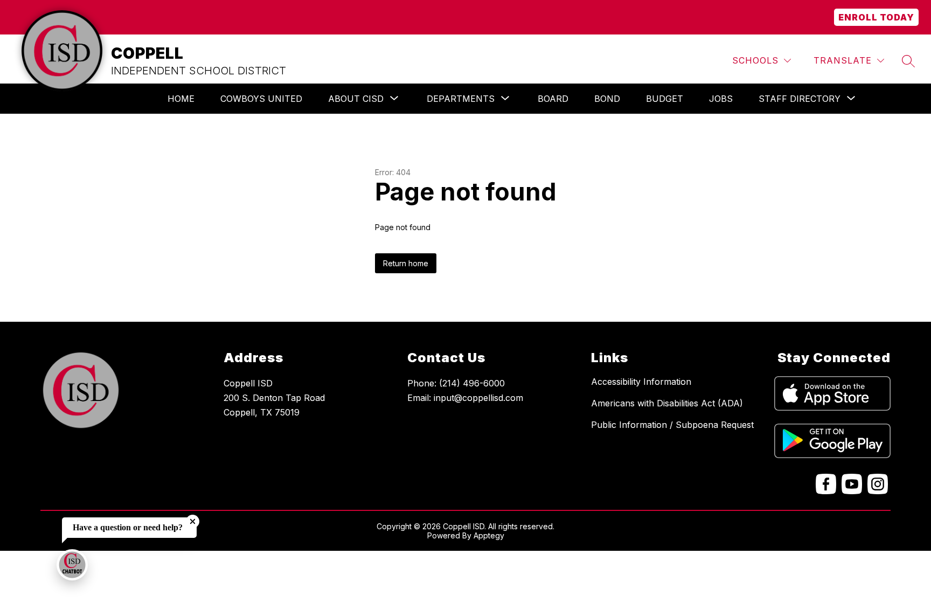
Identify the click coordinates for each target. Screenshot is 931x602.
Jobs (721, 98)
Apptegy (489, 535)
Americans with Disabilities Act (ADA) (667, 403)
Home (181, 98)
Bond (607, 98)
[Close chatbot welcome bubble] (192, 521)
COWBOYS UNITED (261, 98)
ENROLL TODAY (876, 17)
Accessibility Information (641, 381)
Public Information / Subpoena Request (672, 424)
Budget (664, 98)
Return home (405, 263)
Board (553, 98)
